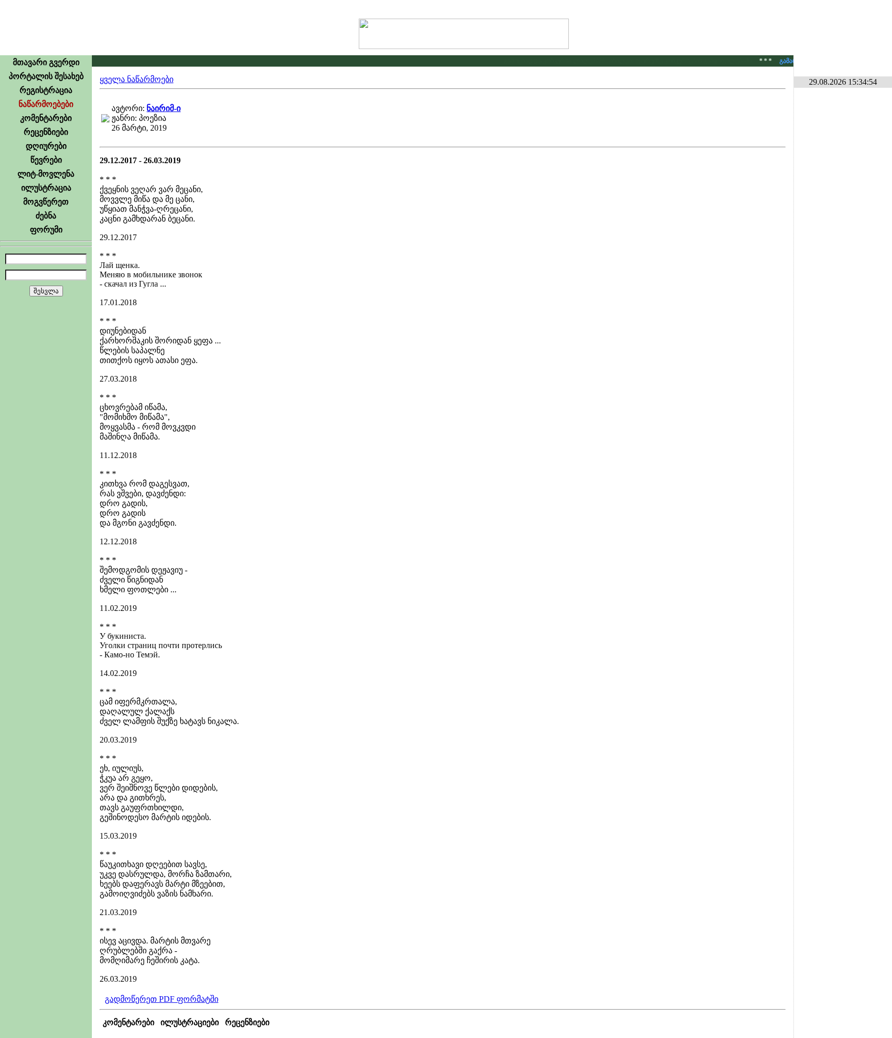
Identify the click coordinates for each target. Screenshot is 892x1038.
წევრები (46, 159)
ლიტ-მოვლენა (46, 173)
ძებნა (46, 215)
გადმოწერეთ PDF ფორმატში (161, 999)
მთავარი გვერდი (46, 62)
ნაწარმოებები (46, 104)
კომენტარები (46, 118)
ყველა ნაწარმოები (136, 79)
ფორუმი (46, 229)
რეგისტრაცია (46, 90)
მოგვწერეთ (46, 201)
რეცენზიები (46, 132)
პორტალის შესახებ (46, 76)
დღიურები (46, 145)
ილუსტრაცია (46, 187)
